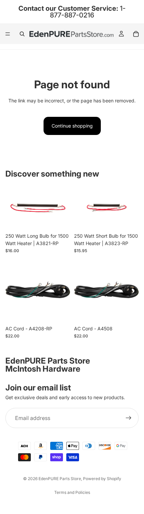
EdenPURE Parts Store (60, 478)
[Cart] (136, 34)
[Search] (22, 34)
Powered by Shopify (102, 478)
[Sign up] (129, 418)
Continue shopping (72, 126)
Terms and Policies (72, 492)
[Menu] (7, 34)
